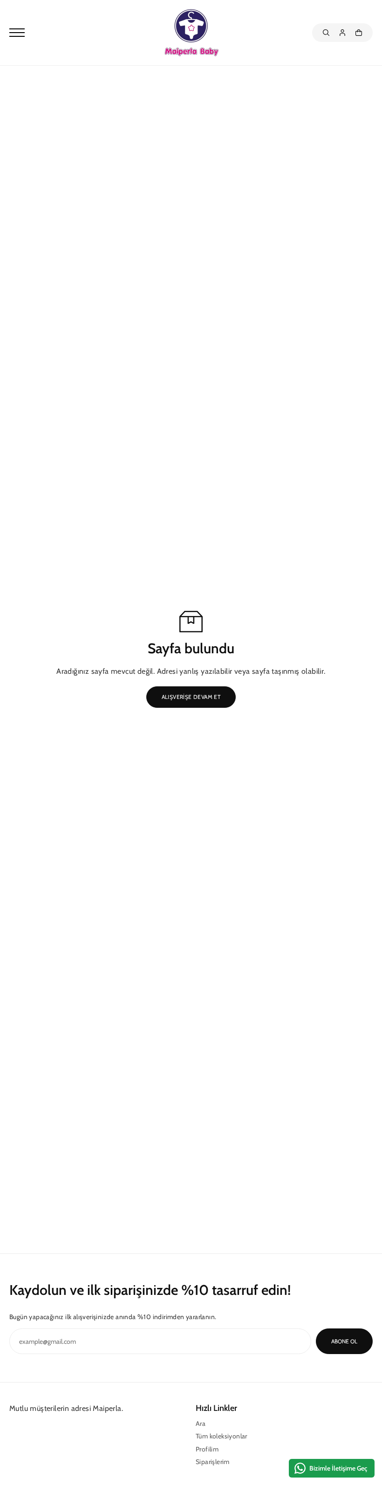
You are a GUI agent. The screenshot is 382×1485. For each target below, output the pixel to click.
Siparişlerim (213, 1462)
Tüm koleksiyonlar (221, 1436)
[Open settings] (326, 33)
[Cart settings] (359, 33)
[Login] (342, 33)
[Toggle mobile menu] (83, 33)
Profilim (207, 1449)
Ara (200, 1423)
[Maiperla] (191, 33)
